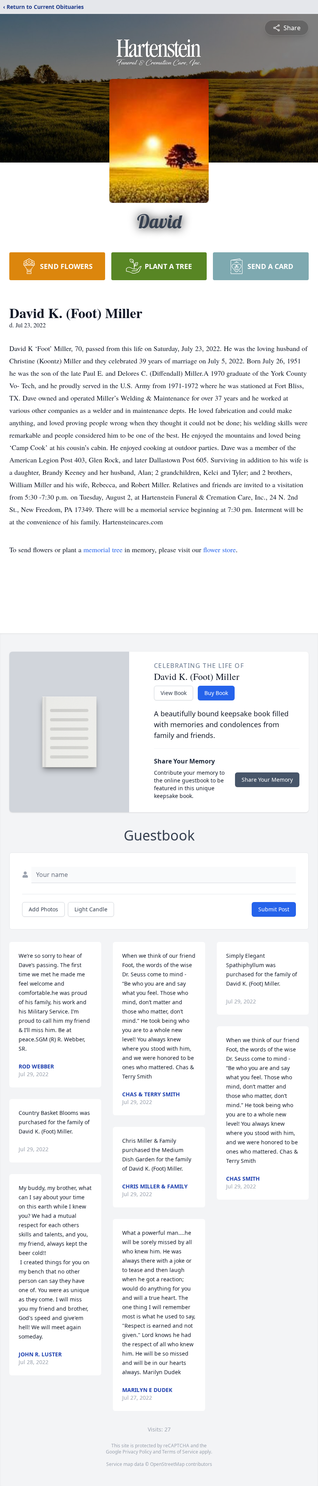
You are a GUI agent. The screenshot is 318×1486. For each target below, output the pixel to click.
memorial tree (103, 549)
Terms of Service (180, 1451)
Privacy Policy (137, 1451)
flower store (219, 549)
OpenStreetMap (167, 1464)
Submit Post (273, 909)
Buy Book (216, 693)
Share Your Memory (267, 779)
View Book (174, 693)
